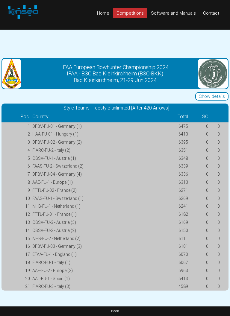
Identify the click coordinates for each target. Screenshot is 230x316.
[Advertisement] (115, 43)
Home (103, 13)
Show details (212, 96)
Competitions (130, 13)
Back (115, 311)
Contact (211, 13)
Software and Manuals (173, 13)
